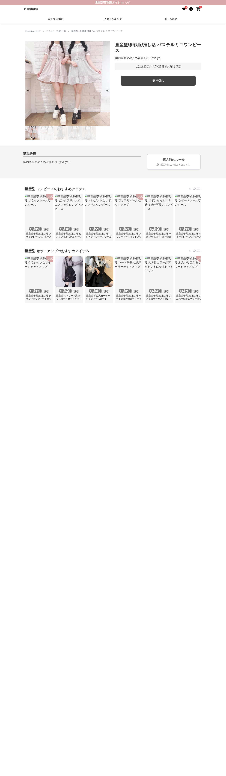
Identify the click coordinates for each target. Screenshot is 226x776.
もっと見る (195, 188)
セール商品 (171, 19)
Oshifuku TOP (33, 31)
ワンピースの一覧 (56, 31)
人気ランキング (113, 19)
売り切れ (158, 80)
